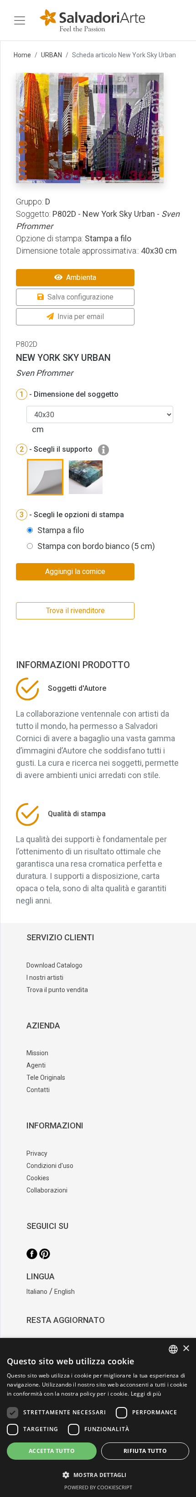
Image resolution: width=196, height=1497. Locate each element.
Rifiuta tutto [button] (145, 1451)
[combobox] (173, 1349)
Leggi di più (146, 1393)
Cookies (37, 1178)
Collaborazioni (46, 1190)
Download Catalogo (54, 965)
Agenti (36, 1065)
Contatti (38, 1089)
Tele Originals (45, 1077)
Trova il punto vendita (57, 989)
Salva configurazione (80, 297)
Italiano (36, 1291)
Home (22, 55)
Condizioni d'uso (49, 1165)
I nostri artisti (44, 977)
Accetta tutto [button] (52, 1451)
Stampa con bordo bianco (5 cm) (96, 546)
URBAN (51, 55)
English (64, 1291)
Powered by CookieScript (98, 1487)
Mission (37, 1053)
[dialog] (98, 1417)
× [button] (185, 1348)
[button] (98, 1474)
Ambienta (81, 277)
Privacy (36, 1153)
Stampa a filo (60, 530)
